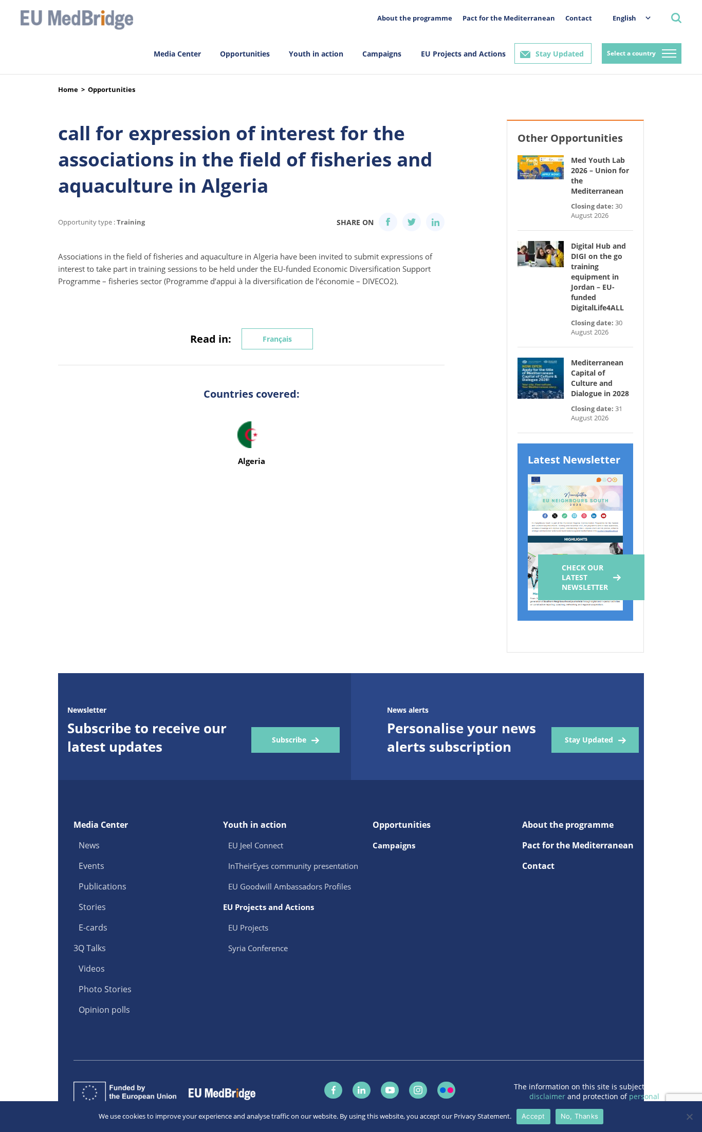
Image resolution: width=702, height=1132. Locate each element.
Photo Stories (105, 989)
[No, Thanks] (689, 1116)
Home (68, 89)
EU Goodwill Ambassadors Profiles (289, 886)
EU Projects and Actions (463, 54)
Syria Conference (258, 948)
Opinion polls (104, 1009)
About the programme (414, 18)
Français (277, 339)
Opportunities (245, 54)
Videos (92, 968)
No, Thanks (580, 1116)
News (89, 845)
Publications (102, 886)
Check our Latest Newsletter (585, 577)
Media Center (177, 54)
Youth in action (316, 54)
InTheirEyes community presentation (293, 866)
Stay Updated (559, 54)
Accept (533, 1116)
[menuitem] (626, 17)
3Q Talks (89, 948)
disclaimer (548, 1096)
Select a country (631, 53)
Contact (578, 18)
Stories (92, 907)
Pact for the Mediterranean (509, 18)
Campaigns (381, 54)
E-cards (93, 927)
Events (91, 865)
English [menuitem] (624, 18)
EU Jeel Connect (255, 845)
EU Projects (248, 927)
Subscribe (289, 740)
